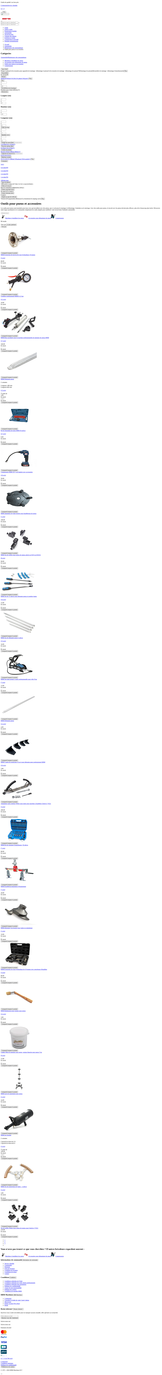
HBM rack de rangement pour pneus (11, 1094)
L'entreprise (4, 5)
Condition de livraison (11, 1270)
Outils (6, 28)
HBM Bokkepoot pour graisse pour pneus (13, 1011)
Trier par (4, 226)
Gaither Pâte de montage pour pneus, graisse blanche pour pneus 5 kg (21, 1052)
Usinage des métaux (10, 36)
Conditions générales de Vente (13, 1281)
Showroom (7, 1302)
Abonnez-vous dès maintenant (10, 1318)
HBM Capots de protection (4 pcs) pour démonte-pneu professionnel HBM (23, 762)
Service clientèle (12, 5)
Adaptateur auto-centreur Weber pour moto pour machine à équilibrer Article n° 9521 (26, 803)
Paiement (7, 1267)
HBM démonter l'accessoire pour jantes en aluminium (16, 928)
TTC (4, 12)
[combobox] (9, 22)
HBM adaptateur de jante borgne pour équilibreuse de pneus (18, 513)
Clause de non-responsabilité (12, 1288)
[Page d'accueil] (6, 20)
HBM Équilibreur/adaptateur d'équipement (13, 886)
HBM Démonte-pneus (7, 379)
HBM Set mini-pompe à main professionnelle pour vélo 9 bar (19, 679)
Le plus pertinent (11, 224)
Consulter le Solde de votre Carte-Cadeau (16, 1300)
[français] (5, 14)
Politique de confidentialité (12, 1286)
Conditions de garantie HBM (13, 1291)
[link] (6, 71)
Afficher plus (5, 213)
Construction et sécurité (11, 39)
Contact (6, 1273)
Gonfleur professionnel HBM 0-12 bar (12, 296)
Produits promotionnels (11, 41)
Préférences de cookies (8, 1367)
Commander (8, 1265)
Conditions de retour (10, 1272)
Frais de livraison (9, 1268)
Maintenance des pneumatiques (13, 48)
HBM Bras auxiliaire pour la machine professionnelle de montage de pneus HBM (25, 337)
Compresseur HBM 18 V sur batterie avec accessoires (17, 472)
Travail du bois (8, 34)
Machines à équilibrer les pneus (13, 60)
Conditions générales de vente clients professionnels (19, 1283)
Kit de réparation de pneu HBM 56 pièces (13, 430)
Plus (125, 71)
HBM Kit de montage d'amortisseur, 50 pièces (14, 845)
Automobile (8, 33)
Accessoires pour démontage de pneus (15, 62)
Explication (18, 142)
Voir (3, 399)
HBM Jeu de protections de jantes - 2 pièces (14, 1186)
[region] (81, 216)
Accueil (6, 44)
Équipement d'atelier (10, 31)
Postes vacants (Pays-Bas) (12, 1303)
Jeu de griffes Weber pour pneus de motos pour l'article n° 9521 (19, 1228)
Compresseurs (8, 65)
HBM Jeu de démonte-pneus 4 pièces (12, 638)
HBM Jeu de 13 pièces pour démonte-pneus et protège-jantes (19, 596)
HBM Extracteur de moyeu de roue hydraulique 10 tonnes (18, 255)
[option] (12, 1256)
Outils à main (8, 29)
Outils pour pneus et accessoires (13, 64)
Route (6, 1305)
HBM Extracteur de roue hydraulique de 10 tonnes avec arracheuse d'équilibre (24, 969)
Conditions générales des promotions (15, 1284)
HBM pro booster (6, 1135)
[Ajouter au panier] (1, 306)
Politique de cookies (10, 1289)
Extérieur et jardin (9, 38)
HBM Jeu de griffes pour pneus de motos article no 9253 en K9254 (21, 555)
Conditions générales (7, 1363)
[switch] (1, 12)
